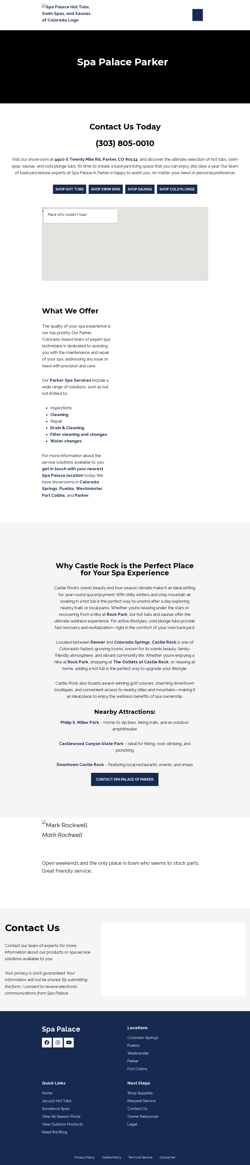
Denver (98, 642)
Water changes (66, 440)
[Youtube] (69, 1042)
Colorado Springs (132, 642)
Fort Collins (53, 495)
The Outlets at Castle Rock (141, 661)
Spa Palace (61, 1029)
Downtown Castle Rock (80, 764)
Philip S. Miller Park (80, 722)
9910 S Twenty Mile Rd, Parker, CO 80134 (96, 159)
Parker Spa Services (70, 380)
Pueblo (66, 488)
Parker (82, 495)
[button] (197, 15)
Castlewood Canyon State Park (91, 743)
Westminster (89, 488)
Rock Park (78, 661)
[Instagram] (58, 1042)
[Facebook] (47, 1042)
